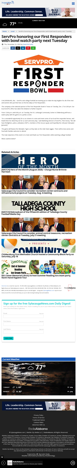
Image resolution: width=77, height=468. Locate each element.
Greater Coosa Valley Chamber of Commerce (42, 435)
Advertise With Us (38, 425)
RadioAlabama (48, 432)
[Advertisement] (38, 12)
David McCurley (28, 44)
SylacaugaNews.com (48, 290)
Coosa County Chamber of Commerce (32, 437)
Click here (4, 286)
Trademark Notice (38, 420)
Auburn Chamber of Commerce (26, 439)
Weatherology (50, 456)
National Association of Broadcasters (38, 441)
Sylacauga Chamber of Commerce (17, 435)
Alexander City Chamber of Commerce (56, 437)
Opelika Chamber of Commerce (45, 439)
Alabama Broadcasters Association (12, 441)
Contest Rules (38, 422)
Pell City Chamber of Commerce (65, 439)
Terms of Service (38, 418)
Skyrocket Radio (44, 454)
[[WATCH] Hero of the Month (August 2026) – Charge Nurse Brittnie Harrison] (38, 161)
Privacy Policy (38, 415)
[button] (73, 3)
